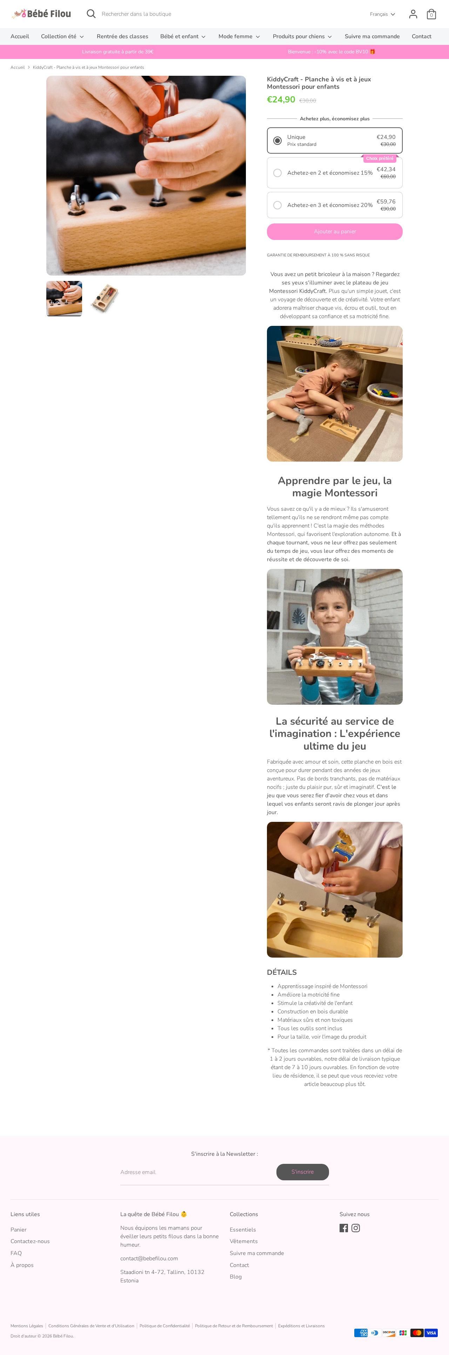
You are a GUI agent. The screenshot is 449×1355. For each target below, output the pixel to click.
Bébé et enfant (180, 36)
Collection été (59, 36)
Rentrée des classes (122, 36)
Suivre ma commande (372, 36)
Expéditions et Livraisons (301, 1326)
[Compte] (413, 14)
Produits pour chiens (299, 36)
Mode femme (236, 36)
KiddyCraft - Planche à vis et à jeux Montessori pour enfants (88, 67)
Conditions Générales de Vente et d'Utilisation (91, 1326)
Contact (421, 36)
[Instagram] (355, 1228)
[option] (117, 52)
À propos (22, 1265)
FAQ (16, 1253)
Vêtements (244, 1241)
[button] (335, 140)
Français (379, 14)
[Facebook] (344, 1228)
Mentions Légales (27, 1326)
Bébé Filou (63, 1336)
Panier (19, 1230)
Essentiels (243, 1230)
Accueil (20, 36)
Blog (236, 1277)
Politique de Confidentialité (165, 1326)
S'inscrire (302, 1172)
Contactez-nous (30, 1241)
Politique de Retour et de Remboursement (234, 1326)
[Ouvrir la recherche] (91, 14)
